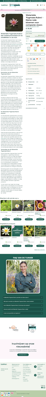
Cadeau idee (25, 380)
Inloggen (14, 369)
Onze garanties (26, 367)
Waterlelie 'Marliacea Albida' (5, 238)
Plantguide (25, 379)
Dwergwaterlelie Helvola (28, 212)
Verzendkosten (26, 375)
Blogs (24, 377)
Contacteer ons (15, 365)
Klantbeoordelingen (27, 371)
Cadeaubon (14, 237)
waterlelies (3, 138)
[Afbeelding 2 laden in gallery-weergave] (3, 16)
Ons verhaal (25, 365)
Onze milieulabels (26, 369)
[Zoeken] (44, 9)
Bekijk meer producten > (39, 249)
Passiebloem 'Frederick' (40, 212)
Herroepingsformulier (16, 374)
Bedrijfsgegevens (15, 378)
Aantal (27, 38)
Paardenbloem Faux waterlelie (27, 238)
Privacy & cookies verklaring (15, 376)
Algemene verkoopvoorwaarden (16, 371)
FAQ (13, 367)
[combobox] (33, 9)
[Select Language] (38, 5)
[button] (35, 79)
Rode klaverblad (4, 212)
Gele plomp (37, 237)
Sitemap (2, 370)
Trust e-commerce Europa (27, 373)
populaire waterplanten (17, 44)
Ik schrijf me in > (23, 354)
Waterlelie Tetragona (16, 212)
